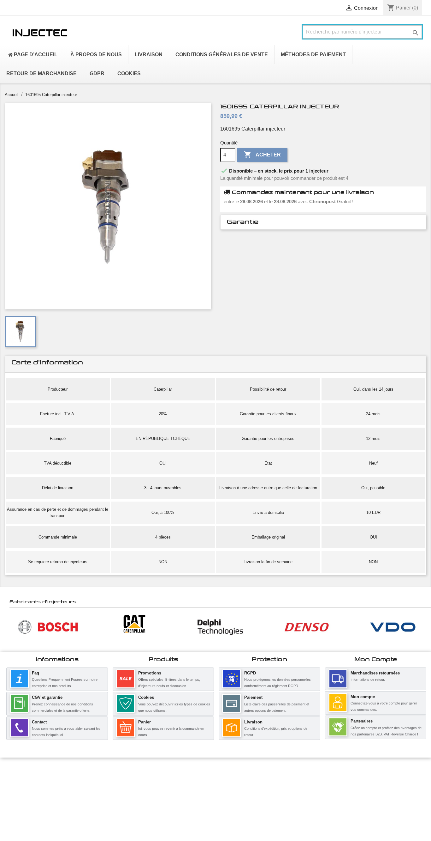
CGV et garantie (47, 697)
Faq (35, 673)
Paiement (253, 697)
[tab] (323, 222)
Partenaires (362, 721)
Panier (144, 722)
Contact (39, 722)
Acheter (262, 154)
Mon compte (363, 696)
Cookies (146, 697)
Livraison (253, 722)
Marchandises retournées (375, 673)
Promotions (149, 673)
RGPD (250, 673)
